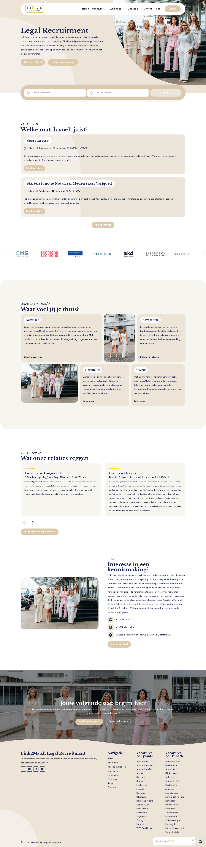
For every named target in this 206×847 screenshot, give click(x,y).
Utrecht (140, 824)
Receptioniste (172, 832)
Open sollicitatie (118, 721)
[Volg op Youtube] (42, 769)
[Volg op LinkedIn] (35, 769)
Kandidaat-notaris (174, 797)
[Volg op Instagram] (29, 769)
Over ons (147, 9)
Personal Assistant (174, 828)
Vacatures (98, 9)
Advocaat (170, 769)
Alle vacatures (103, 225)
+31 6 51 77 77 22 (125, 620)
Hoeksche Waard (144, 801)
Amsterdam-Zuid (144, 769)
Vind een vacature (89, 721)
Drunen (139, 781)
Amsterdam (142, 762)
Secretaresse (38, 141)
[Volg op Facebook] (23, 769)
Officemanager (173, 821)
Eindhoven (141, 785)
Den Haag (141, 777)
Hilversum (141, 797)
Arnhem (140, 773)
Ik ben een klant (33, 62)
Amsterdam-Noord (145, 766)
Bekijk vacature (34, 168)
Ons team (133, 9)
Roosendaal (142, 809)
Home (85, 9)
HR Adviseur (171, 773)
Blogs (158, 9)
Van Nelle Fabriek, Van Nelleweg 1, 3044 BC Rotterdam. (143, 635)
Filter (166, 93)
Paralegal (170, 824)
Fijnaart (140, 789)
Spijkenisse (141, 817)
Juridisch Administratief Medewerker (172, 781)
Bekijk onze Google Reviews (40, 531)
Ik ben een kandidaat (63, 62)
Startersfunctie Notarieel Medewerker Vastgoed (69, 183)
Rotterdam (141, 813)
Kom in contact (119, 644)
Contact (172, 9)
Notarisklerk (171, 817)
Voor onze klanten (117, 767)
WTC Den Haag (144, 828)
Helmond (140, 793)
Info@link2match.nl (125, 627)
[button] (24, 522)
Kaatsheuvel (142, 805)
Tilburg (139, 821)
